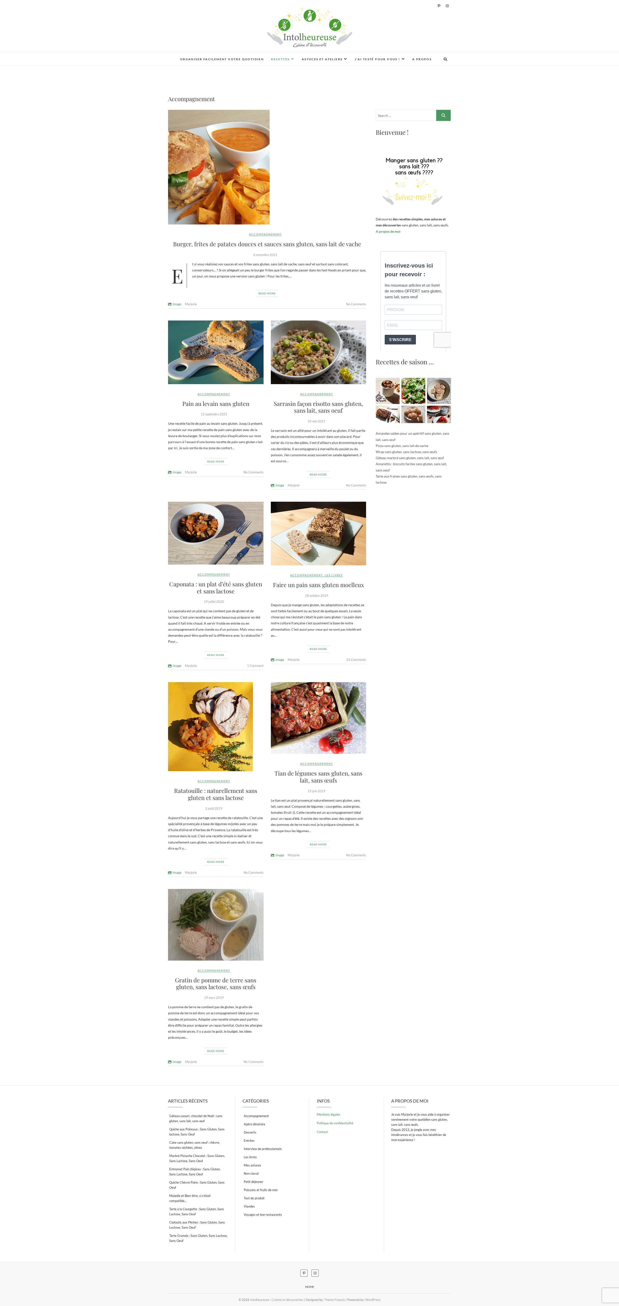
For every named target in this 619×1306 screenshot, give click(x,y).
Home (309, 1287)
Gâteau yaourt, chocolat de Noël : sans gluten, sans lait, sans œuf (195, 1118)
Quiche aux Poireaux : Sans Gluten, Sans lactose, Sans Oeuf (197, 1131)
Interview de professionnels (263, 1149)
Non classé (251, 1173)
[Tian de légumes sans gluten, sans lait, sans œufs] (318, 718)
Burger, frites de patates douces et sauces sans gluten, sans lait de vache (267, 244)
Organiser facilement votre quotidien (222, 59)
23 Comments (356, 660)
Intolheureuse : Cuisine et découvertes (276, 1300)
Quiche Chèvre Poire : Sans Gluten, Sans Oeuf (197, 1184)
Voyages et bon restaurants (263, 1214)
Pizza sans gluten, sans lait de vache (402, 446)
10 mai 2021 (316, 421)
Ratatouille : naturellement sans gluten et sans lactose (215, 794)
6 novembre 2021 (265, 255)
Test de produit (254, 1198)
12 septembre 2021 (214, 414)
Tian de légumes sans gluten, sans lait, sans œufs (318, 776)
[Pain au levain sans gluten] (216, 352)
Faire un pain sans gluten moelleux (318, 585)
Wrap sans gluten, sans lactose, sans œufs (406, 452)
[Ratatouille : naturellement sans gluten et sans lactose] (216, 726)
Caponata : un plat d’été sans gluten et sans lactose (215, 587)
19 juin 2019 (316, 791)
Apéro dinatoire (254, 1124)
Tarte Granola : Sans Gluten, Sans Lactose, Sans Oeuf (198, 1238)
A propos (422, 59)
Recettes (280, 59)
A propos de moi (388, 231)
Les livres (334, 575)
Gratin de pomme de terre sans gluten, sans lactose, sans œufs (215, 983)
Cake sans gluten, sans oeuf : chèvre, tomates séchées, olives (194, 1145)
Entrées (249, 1140)
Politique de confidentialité (335, 1123)
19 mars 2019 (214, 998)
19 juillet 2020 (214, 602)
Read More (267, 293)
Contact (322, 1132)
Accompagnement (265, 234)
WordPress (373, 1300)
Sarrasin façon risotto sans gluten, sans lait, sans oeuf (318, 407)
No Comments (356, 304)
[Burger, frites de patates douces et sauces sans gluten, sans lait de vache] (267, 167)
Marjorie (191, 304)
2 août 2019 (213, 808)
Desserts (250, 1132)
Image (177, 304)
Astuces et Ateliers (322, 59)
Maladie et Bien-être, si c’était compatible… (190, 1198)
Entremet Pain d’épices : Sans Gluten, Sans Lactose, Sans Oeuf (195, 1171)
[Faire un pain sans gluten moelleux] (318, 533)
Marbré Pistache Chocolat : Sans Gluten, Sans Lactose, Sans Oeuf (197, 1158)
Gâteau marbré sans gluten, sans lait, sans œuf (410, 458)
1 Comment (255, 666)
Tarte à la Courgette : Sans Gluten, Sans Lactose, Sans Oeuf (196, 1211)
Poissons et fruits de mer (261, 1190)
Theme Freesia (334, 1300)
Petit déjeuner (253, 1182)
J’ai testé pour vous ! (377, 59)
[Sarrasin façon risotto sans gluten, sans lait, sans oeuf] (318, 352)
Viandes (249, 1206)
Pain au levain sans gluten (215, 403)
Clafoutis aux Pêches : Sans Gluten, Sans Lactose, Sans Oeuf (197, 1224)
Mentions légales (328, 1114)
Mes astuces (252, 1165)
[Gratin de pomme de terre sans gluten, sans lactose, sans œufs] (216, 925)
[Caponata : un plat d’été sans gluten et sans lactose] (216, 533)
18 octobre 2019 (316, 595)
